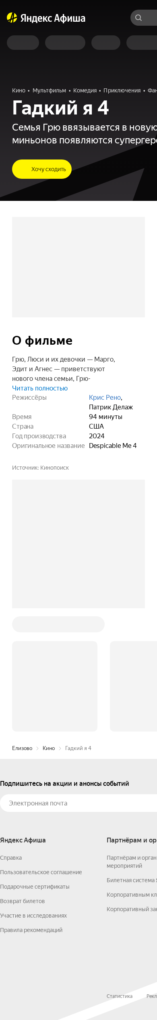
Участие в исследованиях (33, 915)
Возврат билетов (22, 901)
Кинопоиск (54, 467)
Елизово (22, 748)
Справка (11, 857)
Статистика (119, 996)
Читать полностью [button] (40, 388)
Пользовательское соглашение (41, 872)
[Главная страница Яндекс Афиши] (12, 17)
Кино (49, 748)
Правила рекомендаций (31, 930)
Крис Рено (105, 397)
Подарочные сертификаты (35, 886)
